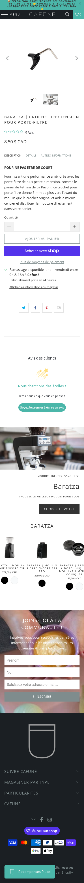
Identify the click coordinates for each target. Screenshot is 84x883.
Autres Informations (56, 155)
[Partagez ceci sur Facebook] (35, 308)
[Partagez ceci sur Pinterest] (47, 308)
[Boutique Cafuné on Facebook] (42, 820)
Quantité (11, 217)
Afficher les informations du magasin (33, 287)
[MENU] (2, 14)
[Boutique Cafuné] (42, 14)
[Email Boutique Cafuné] (33, 820)
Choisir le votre (59, 509)
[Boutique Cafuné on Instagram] (49, 820)
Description (12, 155)
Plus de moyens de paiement (42, 262)
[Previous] (7, 58)
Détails (31, 155)
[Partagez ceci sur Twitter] (24, 308)
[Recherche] (67, 14)
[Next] (76, 58)
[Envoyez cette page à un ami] (59, 308)
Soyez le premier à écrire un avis (42, 407)
